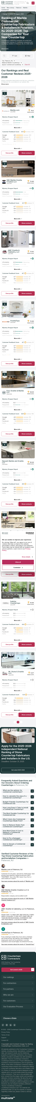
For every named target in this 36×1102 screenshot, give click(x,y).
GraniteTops (15, 321)
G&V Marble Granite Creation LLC (14, 181)
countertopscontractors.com (10, 1060)
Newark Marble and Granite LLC (13, 462)
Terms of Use (5, 1035)
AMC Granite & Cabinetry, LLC (13, 251)
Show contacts (27, 153)
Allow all (18, 562)
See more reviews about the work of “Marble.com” (17, 881)
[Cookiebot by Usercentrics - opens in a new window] (26, 533)
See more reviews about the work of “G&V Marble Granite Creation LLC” (17, 899)
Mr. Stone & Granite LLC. (16, 672)
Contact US (4, 1040)
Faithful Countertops (15, 602)
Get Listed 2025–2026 (18, 770)
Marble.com (14, 110)
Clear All (27, 64)
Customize (16, 567)
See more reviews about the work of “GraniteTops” (17, 944)
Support (3, 1037)
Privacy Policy (5, 1032)
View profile (9, 153)
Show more (4, 48)
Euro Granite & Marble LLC (15, 391)
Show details (26, 557)
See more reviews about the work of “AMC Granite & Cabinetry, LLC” (17, 923)
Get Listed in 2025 (16, 969)
